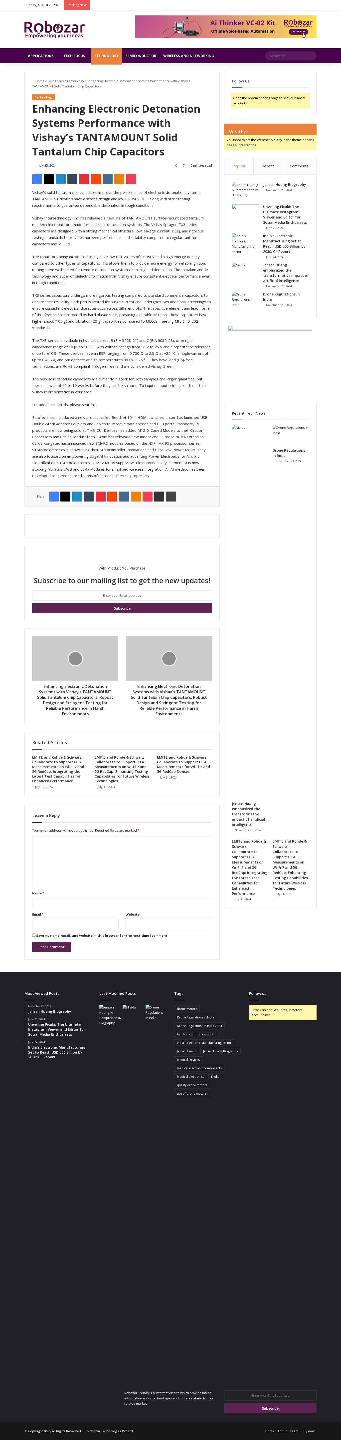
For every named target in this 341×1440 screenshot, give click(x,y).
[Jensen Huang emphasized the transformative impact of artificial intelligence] (245, 272)
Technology (107, 55)
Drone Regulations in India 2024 (199, 1026)
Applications (41, 55)
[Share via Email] (159, 497)
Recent (268, 165)
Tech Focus (74, 55)
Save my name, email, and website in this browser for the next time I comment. (102, 935)
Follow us (257, 993)
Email (37, 914)
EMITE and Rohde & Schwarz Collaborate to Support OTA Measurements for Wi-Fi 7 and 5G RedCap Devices (183, 764)
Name (38, 893)
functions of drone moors (195, 1034)
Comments (299, 165)
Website (133, 914)
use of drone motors (191, 1093)
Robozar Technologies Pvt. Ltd (110, 1431)
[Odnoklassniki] (119, 179)
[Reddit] (96, 179)
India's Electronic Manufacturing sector (204, 1043)
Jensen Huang (186, 1051)
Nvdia (215, 1077)
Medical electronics (190, 1077)
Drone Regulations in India (195, 1017)
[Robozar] (54, 29)
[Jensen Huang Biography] (245, 191)
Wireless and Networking (188, 55)
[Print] (171, 497)
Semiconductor (141, 55)
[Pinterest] (84, 179)
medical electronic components (199, 1068)
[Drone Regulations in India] (245, 301)
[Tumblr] (72, 179)
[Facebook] (37, 179)
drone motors (187, 1009)
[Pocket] (131, 179)
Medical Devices (188, 1060)
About (282, 1431)
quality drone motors (192, 1085)
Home (39, 81)
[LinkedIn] (61, 179)
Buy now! (308, 1431)
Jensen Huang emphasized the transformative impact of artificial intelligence (248, 814)
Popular (239, 165)
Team (294, 1431)
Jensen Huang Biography (284, 184)
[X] (49, 179)
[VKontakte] (108, 179)
